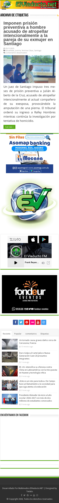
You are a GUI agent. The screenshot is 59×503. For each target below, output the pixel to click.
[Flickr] (32, 322)
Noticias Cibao (27, 50)
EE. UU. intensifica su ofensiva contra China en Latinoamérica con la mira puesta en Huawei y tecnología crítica (38, 370)
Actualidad (10, 50)
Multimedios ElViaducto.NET (30, 488)
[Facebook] (15, 322)
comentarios (31, 334)
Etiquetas (45, 334)
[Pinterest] (26, 322)
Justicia (18, 50)
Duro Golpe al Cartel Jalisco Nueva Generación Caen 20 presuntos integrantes (34, 356)
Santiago (37, 50)
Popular (17, 334)
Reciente (6, 334)
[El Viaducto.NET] (29, 4)
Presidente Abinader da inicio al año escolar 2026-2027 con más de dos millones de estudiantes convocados (35, 398)
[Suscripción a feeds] (58, 15)
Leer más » (9, 127)
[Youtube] (38, 322)
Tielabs (29, 491)
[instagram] (43, 322)
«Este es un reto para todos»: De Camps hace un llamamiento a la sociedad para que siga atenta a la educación (37, 384)
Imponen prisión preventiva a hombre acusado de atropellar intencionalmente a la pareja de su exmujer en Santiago (28, 33)
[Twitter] (21, 322)
